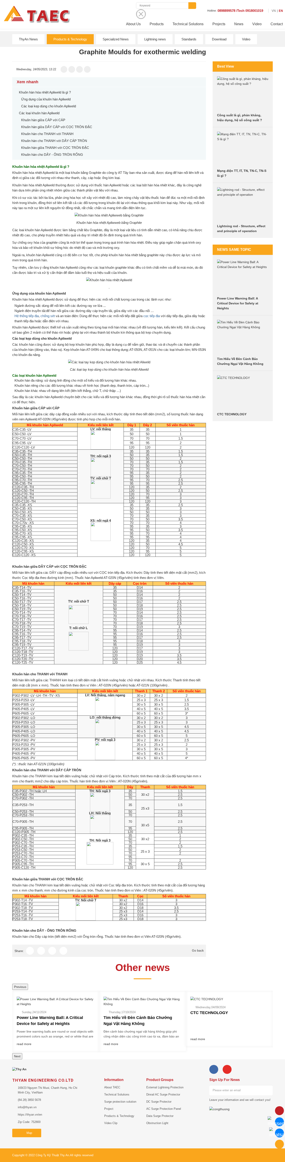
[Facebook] (213, 1069)
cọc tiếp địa (151, 316)
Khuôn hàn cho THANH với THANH (47, 134)
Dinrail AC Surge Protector (163, 1094)
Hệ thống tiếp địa (26, 316)
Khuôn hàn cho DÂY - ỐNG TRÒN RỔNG (52, 154)
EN (281, 10)
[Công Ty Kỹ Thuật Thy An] (36, 14)
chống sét (48, 316)
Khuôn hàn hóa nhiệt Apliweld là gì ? (45, 92)
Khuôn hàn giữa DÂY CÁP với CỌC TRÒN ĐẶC (56, 127)
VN (274, 10)
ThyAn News (28, 39)
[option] (55, 1021)
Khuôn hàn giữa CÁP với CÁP (43, 120)
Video (257, 24)
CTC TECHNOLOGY (231, 414)
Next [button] (17, 1056)
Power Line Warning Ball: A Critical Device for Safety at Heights (237, 303)
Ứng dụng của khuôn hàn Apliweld (46, 99)
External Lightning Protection (164, 1087)
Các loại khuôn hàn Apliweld (39, 113)
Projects (218, 24)
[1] (268, 1090)
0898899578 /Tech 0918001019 (240, 10)
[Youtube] (227, 1069)
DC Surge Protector (158, 1101)
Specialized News (116, 39)
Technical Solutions (188, 24)
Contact (277, 24)
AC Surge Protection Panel (163, 1108)
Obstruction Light (157, 1123)
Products (157, 24)
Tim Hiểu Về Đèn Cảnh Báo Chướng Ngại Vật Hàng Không (138, 1020)
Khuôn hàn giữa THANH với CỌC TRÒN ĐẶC (55, 148)
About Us (133, 24)
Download (219, 39)
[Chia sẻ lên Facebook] (64, 69)
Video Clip (110, 1123)
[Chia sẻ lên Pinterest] (87, 69)
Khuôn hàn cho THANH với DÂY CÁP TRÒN (54, 141)
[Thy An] (19, 1069)
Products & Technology (70, 39)
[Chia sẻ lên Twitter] (79, 69)
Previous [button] (20, 987)
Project (108, 1108)
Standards (188, 39)
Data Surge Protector (159, 1116)
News (238, 24)
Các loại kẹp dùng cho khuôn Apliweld (48, 106)
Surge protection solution (120, 1101)
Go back (198, 950)
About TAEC (112, 1087)
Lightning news (155, 39)
